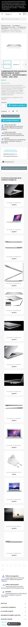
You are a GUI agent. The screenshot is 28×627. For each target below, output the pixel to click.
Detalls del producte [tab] (11, 150)
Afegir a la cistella (17, 105)
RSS (11, 565)
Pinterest (17, 111)
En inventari (7, 156)
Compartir (9, 111)
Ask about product (11, 121)
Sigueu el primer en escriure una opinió (15, 168)
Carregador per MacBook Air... (14, 202)
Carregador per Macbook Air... (14, 391)
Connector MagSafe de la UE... (14, 472)
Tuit (13, 111)
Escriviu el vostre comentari (11, 116)
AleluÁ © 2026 (5, 622)
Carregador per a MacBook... (14, 229)
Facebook (2, 565)
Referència (7, 154)
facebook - (4, 625)
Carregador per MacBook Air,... (14, 526)
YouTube (15, 565)
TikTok (2, 569)
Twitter (7, 565)
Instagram (24, 565)
